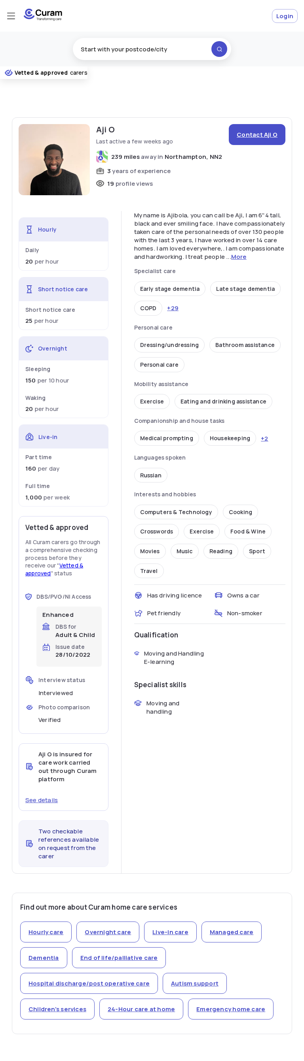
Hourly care (45, 932)
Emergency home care (230, 1009)
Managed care (232, 932)
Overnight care (108, 932)
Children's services (57, 1009)
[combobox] (152, 49)
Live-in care (170, 932)
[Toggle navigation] (11, 16)
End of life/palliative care (119, 958)
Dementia (43, 958)
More (239, 257)
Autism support (194, 983)
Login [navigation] (284, 16)
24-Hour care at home (141, 1009)
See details (41, 800)
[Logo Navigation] (43, 19)
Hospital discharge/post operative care (89, 983)
